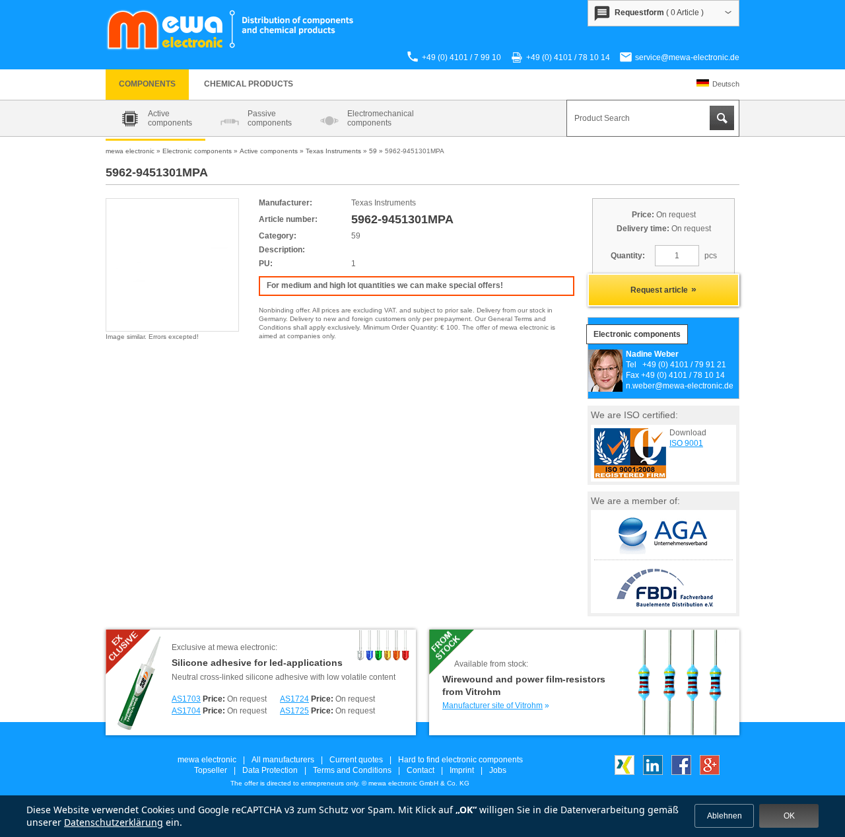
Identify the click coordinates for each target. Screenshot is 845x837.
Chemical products (248, 84)
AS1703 (186, 699)
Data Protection (270, 770)
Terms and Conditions (352, 770)
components (147, 84)
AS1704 (186, 710)
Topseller (210, 770)
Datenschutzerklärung (113, 822)
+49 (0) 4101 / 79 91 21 (684, 364)
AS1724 (294, 699)
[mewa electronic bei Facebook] (681, 772)
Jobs (497, 770)
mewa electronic (207, 759)
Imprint (462, 770)
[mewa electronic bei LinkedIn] (653, 772)
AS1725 (294, 710)
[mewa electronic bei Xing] (624, 772)
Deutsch (725, 84)
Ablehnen (724, 815)
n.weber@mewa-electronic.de (679, 385)
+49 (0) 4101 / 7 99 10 (461, 57)
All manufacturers (283, 759)
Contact (420, 770)
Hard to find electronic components (460, 759)
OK (789, 815)
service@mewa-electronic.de (687, 57)
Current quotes (356, 759)
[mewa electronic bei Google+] (709, 772)
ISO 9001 (686, 443)
